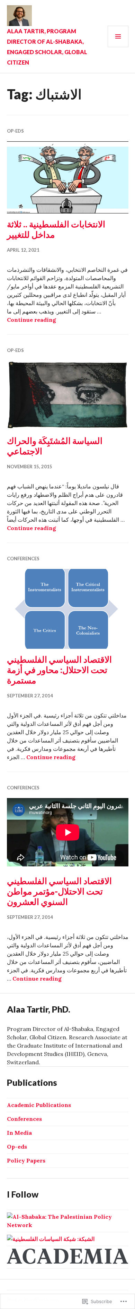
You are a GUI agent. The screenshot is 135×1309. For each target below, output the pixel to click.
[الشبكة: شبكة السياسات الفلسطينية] (50, 1238)
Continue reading (31, 319)
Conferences (23, 558)
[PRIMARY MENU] (118, 36)
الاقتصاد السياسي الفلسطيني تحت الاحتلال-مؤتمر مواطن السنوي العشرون (59, 891)
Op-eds (15, 131)
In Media (19, 1132)
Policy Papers (26, 1160)
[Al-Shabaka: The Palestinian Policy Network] (67, 1225)
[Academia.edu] (67, 1261)
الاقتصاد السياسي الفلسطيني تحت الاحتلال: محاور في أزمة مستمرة (59, 669)
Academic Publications (39, 1104)
